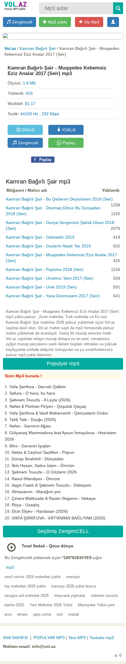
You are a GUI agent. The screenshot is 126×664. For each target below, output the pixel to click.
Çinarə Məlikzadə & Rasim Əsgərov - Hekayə (54, 498)
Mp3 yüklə (57, 22)
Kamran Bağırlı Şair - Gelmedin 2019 (40, 237)
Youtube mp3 (101, 637)
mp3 (10, 567)
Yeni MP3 (77, 637)
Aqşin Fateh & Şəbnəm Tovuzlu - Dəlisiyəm (51, 485)
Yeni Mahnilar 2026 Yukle (51, 605)
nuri (60, 614)
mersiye (73, 577)
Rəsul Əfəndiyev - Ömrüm (36, 478)
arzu (8, 614)
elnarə (22, 614)
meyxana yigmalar (69, 595)
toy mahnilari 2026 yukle (25, 586)
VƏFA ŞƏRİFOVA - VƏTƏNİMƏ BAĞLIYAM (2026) (58, 518)
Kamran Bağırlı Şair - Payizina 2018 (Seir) (45, 269)
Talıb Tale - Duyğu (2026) (32, 419)
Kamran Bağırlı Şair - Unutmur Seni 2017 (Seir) (49, 278)
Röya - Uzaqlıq (25, 504)
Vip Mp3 (91, 22)
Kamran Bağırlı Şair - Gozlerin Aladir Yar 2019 (48, 246)
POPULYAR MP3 (49, 637)
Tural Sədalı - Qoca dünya (47, 546)
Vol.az (10, 48)
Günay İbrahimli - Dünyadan (37, 458)
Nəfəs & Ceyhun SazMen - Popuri (43, 452)
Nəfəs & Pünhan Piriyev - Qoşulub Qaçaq (47, 406)
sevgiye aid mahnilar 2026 (26, 595)
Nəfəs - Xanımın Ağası (30, 426)
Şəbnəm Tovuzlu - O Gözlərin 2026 (44, 472)
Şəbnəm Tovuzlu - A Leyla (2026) (40, 400)
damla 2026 (14, 605)
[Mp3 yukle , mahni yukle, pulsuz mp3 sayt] (15, 6)
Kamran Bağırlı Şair (38, 48)
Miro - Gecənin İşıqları (30, 446)
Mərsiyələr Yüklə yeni (96, 605)
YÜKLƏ (68, 130)
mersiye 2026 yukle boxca (73, 586)
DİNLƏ (27, 130)
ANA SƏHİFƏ (15, 637)
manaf (73, 614)
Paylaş (68, 142)
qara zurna (42, 614)
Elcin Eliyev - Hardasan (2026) (40, 511)
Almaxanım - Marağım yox (36, 491)
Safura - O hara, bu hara (32, 393)
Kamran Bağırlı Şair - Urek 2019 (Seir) (41, 287)
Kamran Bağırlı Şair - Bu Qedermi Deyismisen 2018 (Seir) (59, 199)
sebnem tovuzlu (104, 595)
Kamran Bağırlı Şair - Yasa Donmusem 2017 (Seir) (53, 295)
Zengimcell (21, 22)
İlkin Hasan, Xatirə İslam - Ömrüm (43, 465)
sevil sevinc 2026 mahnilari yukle (32, 577)
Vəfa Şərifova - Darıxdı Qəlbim (37, 386)
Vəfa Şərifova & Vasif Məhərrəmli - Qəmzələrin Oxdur (58, 413)
